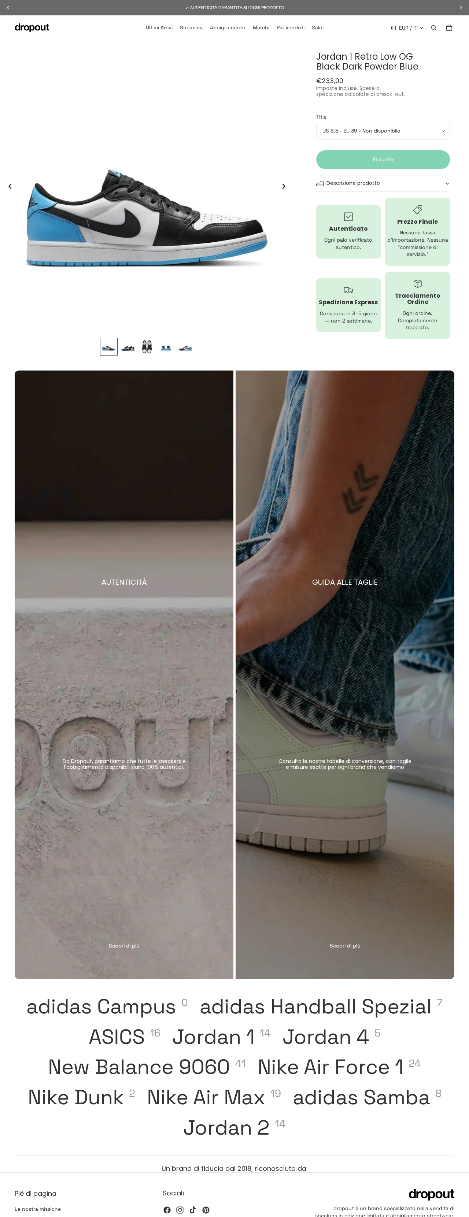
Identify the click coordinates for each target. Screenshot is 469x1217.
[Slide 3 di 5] (147, 347)
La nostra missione (38, 1209)
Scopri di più (124, 945)
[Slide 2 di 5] (128, 347)
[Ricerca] (434, 28)
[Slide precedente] (8, 187)
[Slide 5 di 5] (185, 347)
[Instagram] (180, 1210)
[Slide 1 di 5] (109, 347)
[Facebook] (167, 1210)
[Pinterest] (206, 1210)
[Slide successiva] (286, 187)
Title (321, 116)
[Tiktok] (192, 1210)
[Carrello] (449, 28)
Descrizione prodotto (353, 183)
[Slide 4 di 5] (166, 347)
